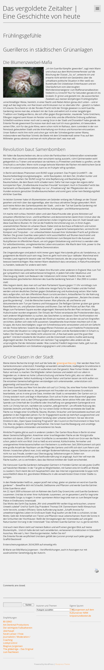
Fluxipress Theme (62, 664)
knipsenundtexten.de (80, 615)
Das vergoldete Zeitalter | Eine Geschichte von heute (41, 12)
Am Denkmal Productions (16, 624)
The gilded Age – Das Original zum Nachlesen (18, 651)
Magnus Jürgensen (13, 646)
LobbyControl (10, 642)
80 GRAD (7, 621)
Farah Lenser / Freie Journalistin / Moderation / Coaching (16, 636)
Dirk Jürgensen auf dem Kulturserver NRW (82, 611)
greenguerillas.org (66, 363)
